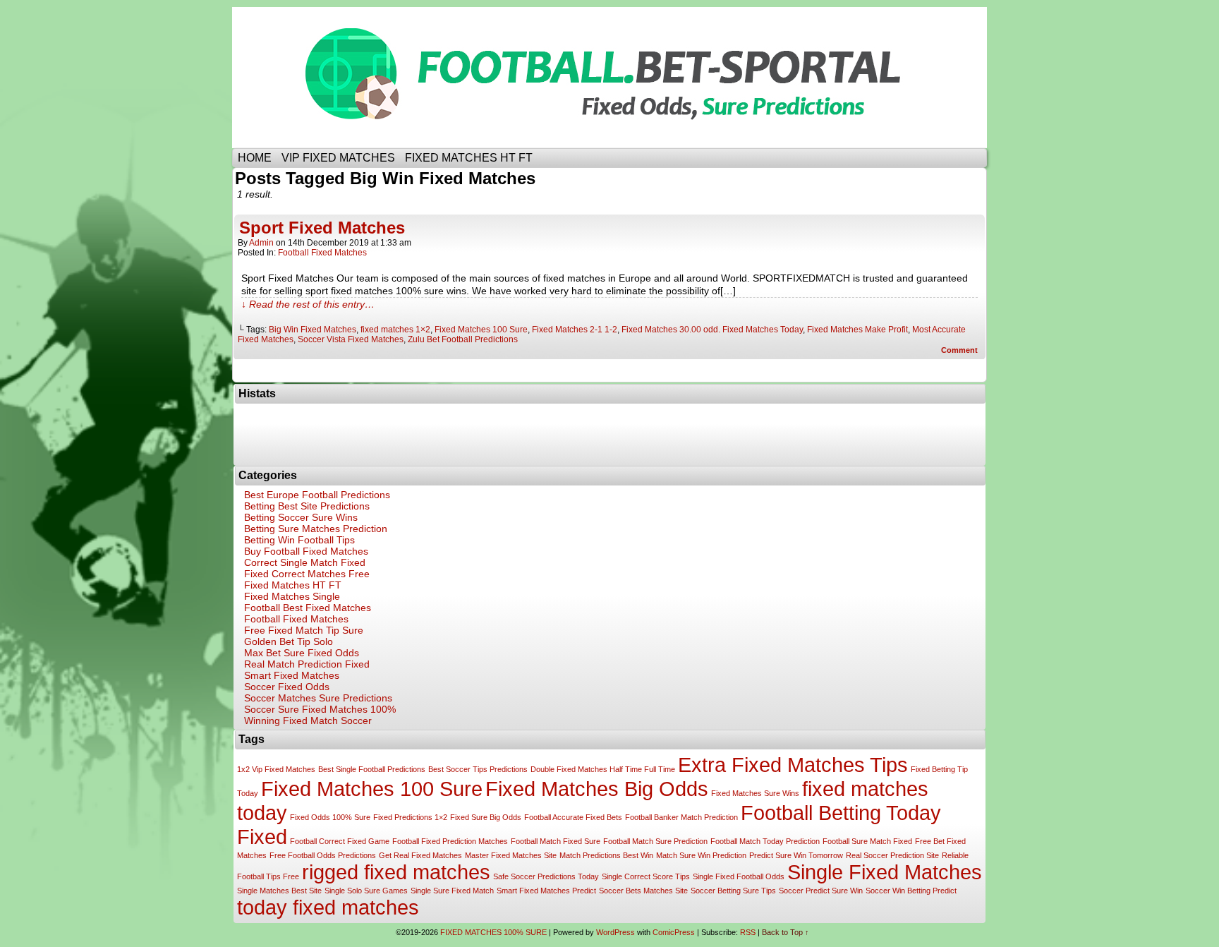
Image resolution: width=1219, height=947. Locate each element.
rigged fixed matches (396, 871)
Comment (960, 350)
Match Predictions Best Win (606, 855)
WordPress (615, 932)
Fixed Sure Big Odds (485, 817)
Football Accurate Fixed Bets (573, 817)
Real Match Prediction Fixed (307, 664)
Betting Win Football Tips (299, 539)
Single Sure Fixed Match (452, 890)
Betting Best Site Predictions (307, 506)
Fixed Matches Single (292, 596)
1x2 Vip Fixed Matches (276, 769)
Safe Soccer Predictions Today (546, 876)
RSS (748, 932)
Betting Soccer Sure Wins (301, 517)
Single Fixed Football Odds (738, 876)
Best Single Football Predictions (371, 769)
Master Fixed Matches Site (511, 855)
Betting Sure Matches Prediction (315, 528)
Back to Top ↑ (785, 932)
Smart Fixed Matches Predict (546, 890)
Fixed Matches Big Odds (596, 788)
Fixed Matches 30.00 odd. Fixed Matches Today (712, 329)
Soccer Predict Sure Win (821, 890)
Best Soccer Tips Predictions (478, 769)
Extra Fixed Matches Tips (793, 764)
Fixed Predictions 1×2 (410, 817)
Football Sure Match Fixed (867, 841)
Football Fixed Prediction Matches (450, 841)
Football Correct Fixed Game (339, 841)
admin (261, 243)
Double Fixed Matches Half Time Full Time (602, 769)
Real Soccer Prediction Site (892, 855)
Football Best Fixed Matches (307, 607)
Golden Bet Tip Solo (288, 641)
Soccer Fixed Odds (286, 686)
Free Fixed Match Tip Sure (303, 630)
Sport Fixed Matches (322, 227)
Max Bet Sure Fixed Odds (301, 652)
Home (255, 158)
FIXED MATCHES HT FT (469, 158)
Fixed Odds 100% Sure (330, 817)
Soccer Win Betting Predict (911, 890)
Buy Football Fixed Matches (306, 551)
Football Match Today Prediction (765, 841)
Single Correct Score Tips (646, 876)
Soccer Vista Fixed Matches (351, 339)
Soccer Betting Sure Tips (733, 890)
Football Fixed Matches (322, 253)
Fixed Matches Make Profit (857, 329)
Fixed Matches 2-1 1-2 (574, 329)
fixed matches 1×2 (395, 329)
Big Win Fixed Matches (312, 329)
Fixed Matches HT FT (292, 585)
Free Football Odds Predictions (322, 855)
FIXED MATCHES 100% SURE (620, 77)
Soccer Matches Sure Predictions (318, 698)
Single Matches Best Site (279, 890)
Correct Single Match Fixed (304, 562)
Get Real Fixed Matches (420, 855)
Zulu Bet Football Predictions (463, 339)
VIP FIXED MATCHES (338, 158)
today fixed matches (328, 907)
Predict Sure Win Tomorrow (796, 855)
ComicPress (674, 932)
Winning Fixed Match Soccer (308, 720)
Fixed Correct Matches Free (307, 573)
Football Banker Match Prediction (681, 817)
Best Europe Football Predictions (317, 494)
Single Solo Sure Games (366, 890)
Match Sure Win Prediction (701, 855)
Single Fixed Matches (884, 871)
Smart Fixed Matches (291, 675)
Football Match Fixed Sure (555, 841)
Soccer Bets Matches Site (643, 890)
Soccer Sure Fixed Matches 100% (320, 709)
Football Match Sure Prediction (655, 841)
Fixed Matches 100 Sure (481, 329)
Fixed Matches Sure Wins (755, 793)
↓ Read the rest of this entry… (308, 304)
